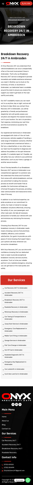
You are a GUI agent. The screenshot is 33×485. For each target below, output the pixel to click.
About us (5, 421)
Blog (3, 425)
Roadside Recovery (9, 453)
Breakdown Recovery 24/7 (12, 449)
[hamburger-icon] (3, 4)
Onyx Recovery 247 (17, 17)
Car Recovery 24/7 (9, 441)
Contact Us (6, 429)
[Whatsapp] (27, 480)
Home (4, 417)
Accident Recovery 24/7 (11, 445)
